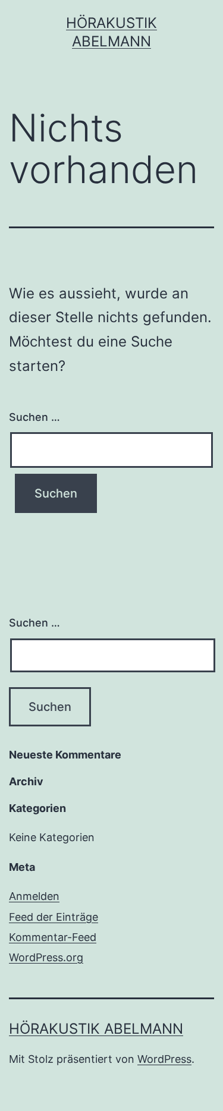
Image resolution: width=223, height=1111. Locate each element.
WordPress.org (46, 957)
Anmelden (34, 896)
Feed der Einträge (53, 917)
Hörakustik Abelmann (96, 1028)
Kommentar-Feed (52, 937)
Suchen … (34, 417)
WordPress (164, 1059)
